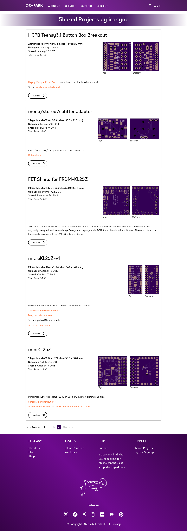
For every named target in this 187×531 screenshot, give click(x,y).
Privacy (116, 524)
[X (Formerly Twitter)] (65, 514)
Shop (31, 456)
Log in (157, 5)
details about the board (47, 87)
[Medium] (112, 514)
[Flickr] (102, 514)
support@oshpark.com (112, 467)
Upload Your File (74, 448)
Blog (31, 452)
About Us (54, 6)
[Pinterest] (121, 514)
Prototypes (70, 452)
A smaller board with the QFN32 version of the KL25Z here (59, 406)
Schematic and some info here (44, 310)
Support (86, 6)
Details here (34, 154)
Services (70, 6)
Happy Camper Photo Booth (43, 82)
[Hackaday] (84, 514)
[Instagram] (93, 514)
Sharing (102, 6)
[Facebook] (75, 514)
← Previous (35, 427)
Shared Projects (143, 448)
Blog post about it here (40, 315)
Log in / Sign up (144, 452)
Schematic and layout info (42, 401)
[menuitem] (38, 95)
